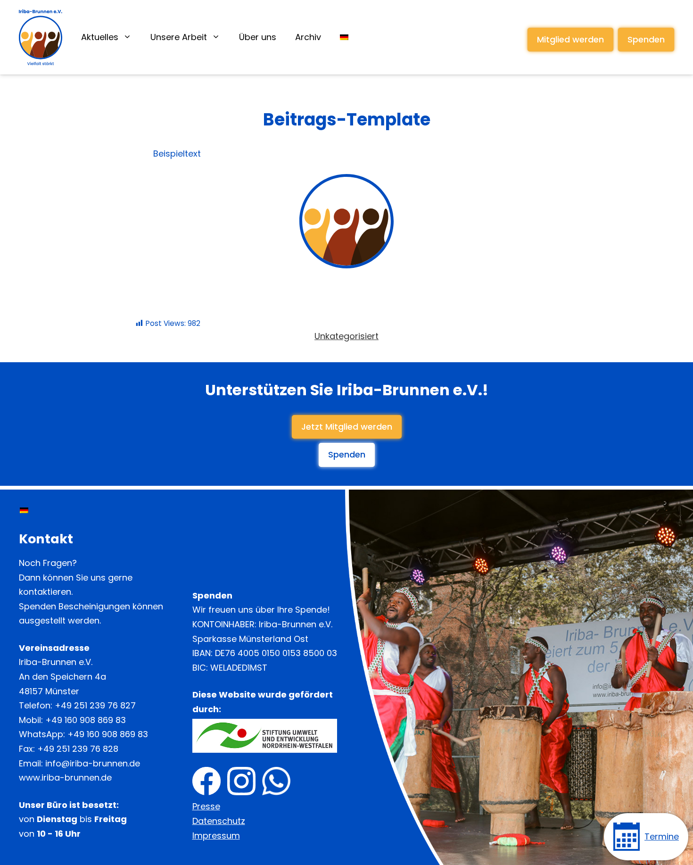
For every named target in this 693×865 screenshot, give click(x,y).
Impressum (216, 835)
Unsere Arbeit (178, 37)
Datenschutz (218, 821)
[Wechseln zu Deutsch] (24, 510)
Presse (206, 806)
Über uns (257, 37)
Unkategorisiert (346, 336)
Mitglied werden (570, 39)
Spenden (646, 39)
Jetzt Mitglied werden (346, 426)
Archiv (308, 37)
